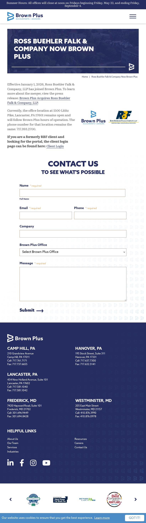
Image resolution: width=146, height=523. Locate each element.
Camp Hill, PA (21, 349)
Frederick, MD (21, 401)
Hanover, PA (88, 349)
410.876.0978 (88, 416)
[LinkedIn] (10, 464)
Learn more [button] (102, 518)
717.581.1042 (19, 390)
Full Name (24, 199)
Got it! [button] (134, 518)
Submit (27, 310)
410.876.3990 (88, 413)
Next (135, 499)
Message (33, 263)
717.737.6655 (19, 364)
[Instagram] (33, 464)
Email (30, 208)
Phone (85, 208)
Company (27, 226)
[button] (133, 16)
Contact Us (81, 447)
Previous (10, 499)
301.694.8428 (20, 416)
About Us (12, 439)
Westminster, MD (93, 401)
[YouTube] (46, 464)
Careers (79, 443)
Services (12, 447)
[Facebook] (22, 464)
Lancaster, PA (22, 375)
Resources (81, 439)
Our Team (12, 443)
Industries (13, 452)
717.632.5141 (87, 364)
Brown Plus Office (33, 245)
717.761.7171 (19, 361)
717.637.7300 (88, 361)
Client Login (55, 146)
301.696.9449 (20, 413)
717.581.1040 (20, 387)
